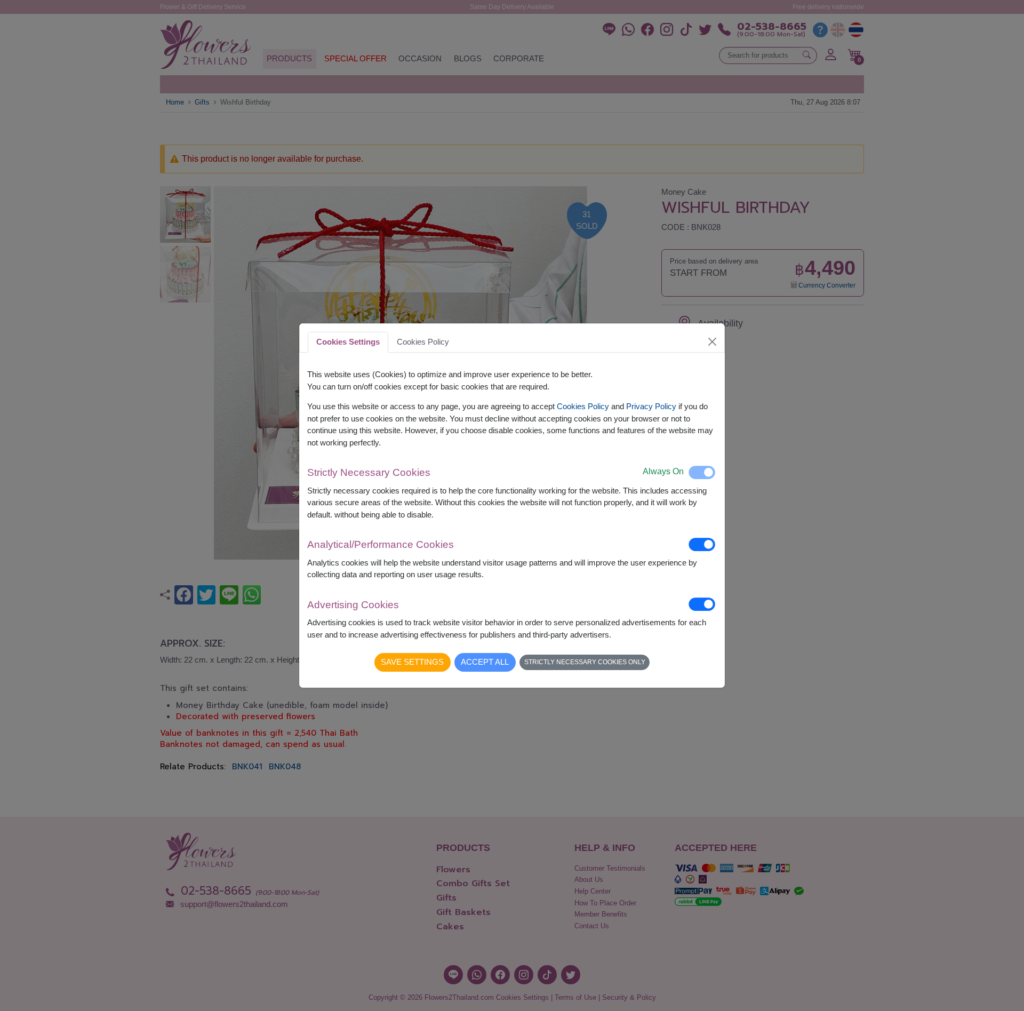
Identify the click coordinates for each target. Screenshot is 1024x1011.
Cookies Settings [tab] (348, 341)
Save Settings (412, 661)
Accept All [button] (485, 661)
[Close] (713, 342)
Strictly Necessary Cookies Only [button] (584, 662)
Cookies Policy (583, 406)
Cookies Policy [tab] (423, 341)
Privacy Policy (651, 406)
